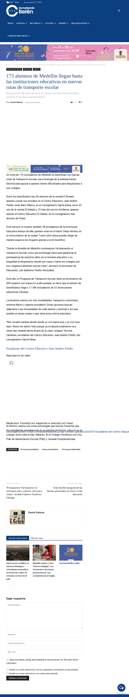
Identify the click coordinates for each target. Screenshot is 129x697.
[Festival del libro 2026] (70, 553)
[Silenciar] (7, 454)
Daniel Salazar (16, 102)
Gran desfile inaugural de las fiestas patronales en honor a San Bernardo (64, 491)
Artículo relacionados (17, 538)
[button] (119, 10)
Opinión (62, 23)
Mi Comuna (35, 23)
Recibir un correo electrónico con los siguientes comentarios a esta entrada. (43, 670)
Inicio (11, 23)
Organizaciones (79, 23)
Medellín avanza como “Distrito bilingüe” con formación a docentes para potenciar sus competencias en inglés (44, 569)
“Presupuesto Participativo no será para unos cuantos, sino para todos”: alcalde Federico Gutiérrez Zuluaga (24, 492)
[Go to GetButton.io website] (121, 694)
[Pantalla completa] (7, 458)
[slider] (51, 453)
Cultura (49, 23)
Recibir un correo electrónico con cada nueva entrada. (33, 673)
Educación (27, 69)
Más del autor (37, 538)
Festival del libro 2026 (69, 563)
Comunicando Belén (18, 36)
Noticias (20, 23)
